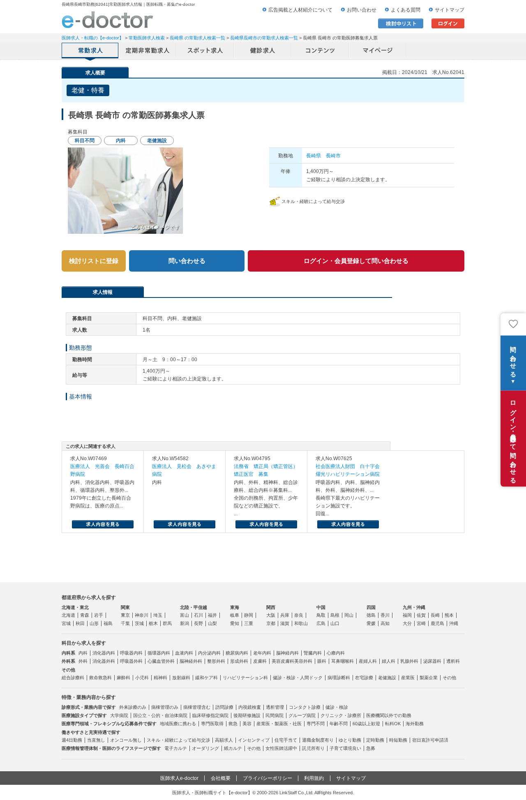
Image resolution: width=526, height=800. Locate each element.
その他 (449, 677)
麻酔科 (123, 677)
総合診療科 (73, 677)
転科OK (393, 723)
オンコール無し (126, 740)
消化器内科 (103, 652)
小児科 (142, 677)
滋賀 (284, 623)
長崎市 (333, 156)
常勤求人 (90, 51)
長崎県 (313, 156)
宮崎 (421, 623)
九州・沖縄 (414, 607)
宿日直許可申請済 (430, 740)
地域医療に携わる (178, 723)
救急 (233, 723)
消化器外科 (103, 661)
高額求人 (224, 740)
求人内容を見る (103, 524)
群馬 (167, 623)
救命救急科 (100, 677)
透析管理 (275, 707)
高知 (385, 623)
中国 (320, 607)
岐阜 (234, 615)
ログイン (447, 23)
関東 (125, 607)
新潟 (184, 623)
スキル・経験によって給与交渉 (178, 740)
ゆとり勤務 (350, 740)
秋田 (80, 623)
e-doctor (107, 19)
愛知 (234, 623)
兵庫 (284, 615)
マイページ (378, 51)
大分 (407, 623)
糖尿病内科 (237, 652)
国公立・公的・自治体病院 (160, 715)
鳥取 (320, 615)
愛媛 (371, 623)
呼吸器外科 (131, 661)
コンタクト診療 (305, 707)
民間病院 (274, 715)
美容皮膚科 (283, 661)
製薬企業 (429, 677)
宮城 (66, 623)
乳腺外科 (409, 661)
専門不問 (316, 723)
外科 (83, 661)
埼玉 (157, 615)
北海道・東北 (75, 607)
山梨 (212, 623)
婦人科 (388, 661)
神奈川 (141, 615)
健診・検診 (336, 707)
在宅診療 (364, 677)
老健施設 (387, 677)
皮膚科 (260, 661)
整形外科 (216, 661)
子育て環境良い (345, 748)
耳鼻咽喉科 (342, 661)
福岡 (407, 615)
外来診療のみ (132, 707)
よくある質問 (405, 10)
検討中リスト (400, 23)
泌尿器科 (432, 661)
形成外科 (239, 661)
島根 (334, 615)
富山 (184, 615)
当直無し (96, 740)
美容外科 (303, 661)
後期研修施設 (247, 715)
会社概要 (221, 778)
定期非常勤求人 (148, 51)
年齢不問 (339, 723)
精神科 (160, 677)
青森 (84, 615)
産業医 (408, 677)
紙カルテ (233, 748)
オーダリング (205, 748)
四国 (371, 607)
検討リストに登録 (93, 260)
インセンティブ (254, 740)
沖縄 (453, 623)
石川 (198, 615)
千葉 (125, 623)
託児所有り (313, 748)
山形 (94, 623)
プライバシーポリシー (267, 778)
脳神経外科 (191, 661)
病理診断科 (339, 677)
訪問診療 (224, 707)
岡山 (348, 615)
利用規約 (314, 778)
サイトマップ (449, 10)
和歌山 (301, 623)
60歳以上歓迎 (366, 723)
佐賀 (421, 615)
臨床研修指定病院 (210, 715)
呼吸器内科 (131, 652)
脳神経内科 (287, 652)
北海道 (68, 615)
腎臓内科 (313, 652)
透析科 (453, 661)
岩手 (98, 615)
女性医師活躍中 (281, 748)
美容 (246, 723)
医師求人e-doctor (179, 778)
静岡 (248, 615)
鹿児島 (437, 623)
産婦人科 (368, 661)
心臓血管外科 (161, 661)
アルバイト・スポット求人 (205, 51)
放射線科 (181, 677)
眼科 (321, 661)
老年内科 (262, 652)
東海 (234, 607)
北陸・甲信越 (193, 607)
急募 (370, 748)
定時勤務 (375, 740)
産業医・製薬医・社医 (279, 723)
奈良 (298, 615)
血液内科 (184, 652)
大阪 (270, 615)
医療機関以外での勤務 (388, 715)
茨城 (139, 623)
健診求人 (263, 51)
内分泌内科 (209, 652)
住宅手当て (286, 740)
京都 (270, 623)
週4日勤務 (72, 740)
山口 (334, 623)
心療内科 (336, 652)
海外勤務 (415, 723)
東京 (125, 615)
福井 (212, 615)
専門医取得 (212, 723)
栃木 (153, 623)
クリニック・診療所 (341, 715)
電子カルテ (175, 748)
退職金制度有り (318, 740)
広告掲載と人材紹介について (300, 10)
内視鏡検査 (249, 707)
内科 (83, 652)
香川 (385, 615)
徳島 (371, 615)
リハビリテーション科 (245, 677)
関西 (270, 607)
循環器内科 (159, 652)
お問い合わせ (361, 10)
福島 (108, 623)
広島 (320, 623)
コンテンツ (320, 51)
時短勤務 (398, 740)
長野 (198, 623)
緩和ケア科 (206, 677)
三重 (248, 623)
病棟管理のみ (164, 707)
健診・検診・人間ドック (298, 677)
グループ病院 (302, 715)
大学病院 (119, 715)
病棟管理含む (196, 707)
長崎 (435, 615)
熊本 (449, 615)
